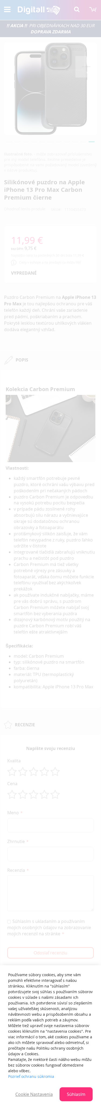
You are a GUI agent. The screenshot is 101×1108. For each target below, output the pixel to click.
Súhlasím (76, 1094)
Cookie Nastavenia (34, 1094)
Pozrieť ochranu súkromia (31, 1076)
